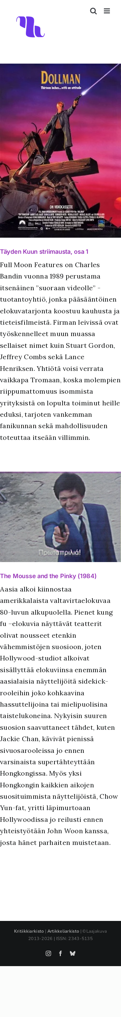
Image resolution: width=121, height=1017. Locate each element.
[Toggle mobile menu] (107, 10)
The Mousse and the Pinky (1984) (48, 575)
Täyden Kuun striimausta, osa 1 (44, 251)
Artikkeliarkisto (63, 931)
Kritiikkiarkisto (29, 931)
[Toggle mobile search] (93, 10)
